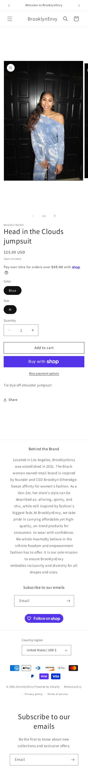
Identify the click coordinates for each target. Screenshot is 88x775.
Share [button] (13, 399)
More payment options (44, 373)
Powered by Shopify (47, 686)
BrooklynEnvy (25, 686)
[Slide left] (33, 215)
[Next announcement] (79, 5)
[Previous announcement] (9, 5)
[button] (9, 18)
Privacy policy (34, 694)
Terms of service (57, 694)
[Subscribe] (68, 601)
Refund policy (72, 686)
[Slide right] (54, 215)
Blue (12, 290)
